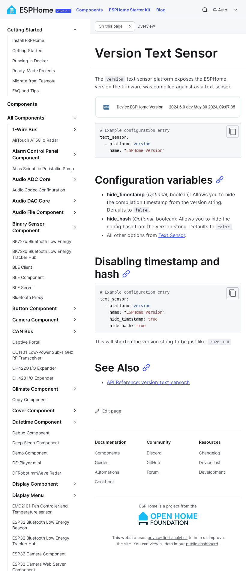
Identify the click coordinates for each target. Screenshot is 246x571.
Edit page (111, 410)
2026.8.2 (63, 11)
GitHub (153, 462)
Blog (161, 9)
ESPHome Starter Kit (129, 9)
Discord (154, 452)
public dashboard (202, 543)
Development (212, 472)
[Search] (205, 10)
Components (89, 9)
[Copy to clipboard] (232, 132)
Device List (209, 462)
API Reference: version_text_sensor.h (148, 382)
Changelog (209, 452)
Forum (153, 472)
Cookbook (105, 481)
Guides (101, 462)
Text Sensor (171, 235)
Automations (107, 472)
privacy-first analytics (168, 537)
